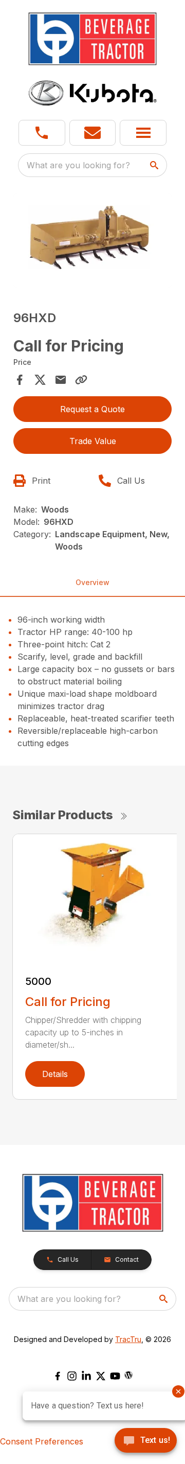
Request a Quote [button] (92, 409)
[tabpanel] (92, 242)
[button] (41, 133)
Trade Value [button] (92, 441)
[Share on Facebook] (19, 380)
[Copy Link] (81, 380)
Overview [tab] (92, 582)
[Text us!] (145, 1441)
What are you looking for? (78, 165)
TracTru (128, 1339)
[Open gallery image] (92, 240)
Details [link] (55, 1074)
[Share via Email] (60, 380)
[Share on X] (40, 380)
